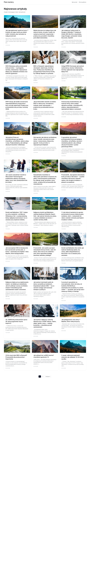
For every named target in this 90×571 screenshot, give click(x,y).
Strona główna (82, 2)
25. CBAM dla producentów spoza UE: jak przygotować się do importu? (16, 321)
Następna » (48, 376)
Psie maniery (9, 2)
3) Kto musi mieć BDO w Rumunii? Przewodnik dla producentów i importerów (16, 357)
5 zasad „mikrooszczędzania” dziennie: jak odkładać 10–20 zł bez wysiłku (72, 357)
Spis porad (74, 2)
